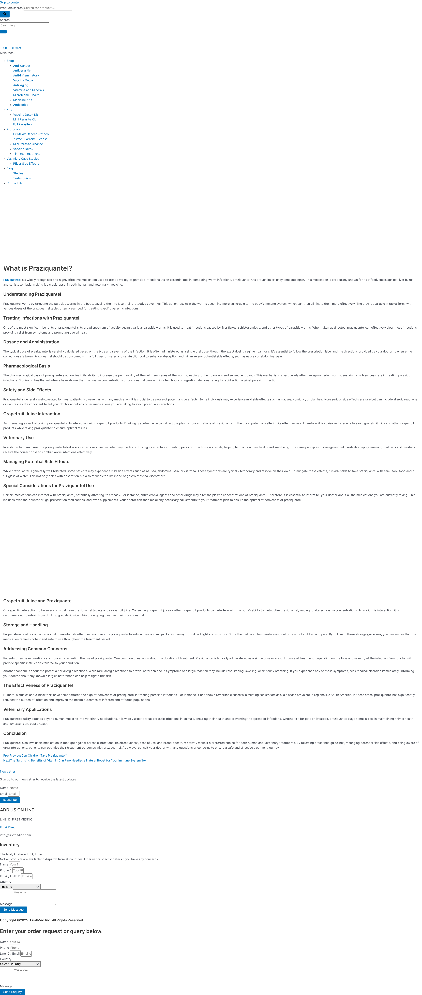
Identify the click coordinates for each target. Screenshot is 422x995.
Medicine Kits (22, 100)
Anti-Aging (20, 85)
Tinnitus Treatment (26, 153)
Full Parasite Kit (24, 124)
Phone (5, 947)
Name (4, 788)
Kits (9, 109)
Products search (12, 8)
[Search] (5, 14)
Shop (10, 60)
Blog (10, 168)
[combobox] (24, 25)
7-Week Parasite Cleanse (30, 139)
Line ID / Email (10, 953)
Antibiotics (20, 104)
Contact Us (14, 183)
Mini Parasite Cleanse (28, 144)
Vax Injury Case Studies (23, 158)
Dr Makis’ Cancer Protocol (31, 134)
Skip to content (11, 2)
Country (5, 881)
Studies (18, 173)
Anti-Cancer (21, 65)
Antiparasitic (22, 70)
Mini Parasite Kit (24, 119)
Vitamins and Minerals (28, 90)
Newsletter (7, 771)
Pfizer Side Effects (26, 163)
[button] (211, 52)
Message (6, 904)
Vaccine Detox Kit (25, 114)
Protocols (13, 129)
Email (4, 793)
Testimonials (22, 178)
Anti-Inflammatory (26, 75)
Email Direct (8, 827)
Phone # (6, 870)
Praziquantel (12, 279)
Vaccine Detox (23, 80)
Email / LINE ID (10, 876)
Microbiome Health (26, 95)
